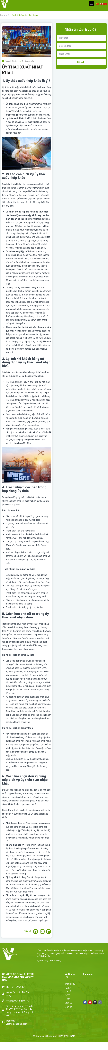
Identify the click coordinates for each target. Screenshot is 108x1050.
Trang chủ (4, 15)
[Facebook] (85, 1002)
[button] (91, 3)
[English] (101, 4)
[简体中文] (98, 4)
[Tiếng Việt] (105, 4)
